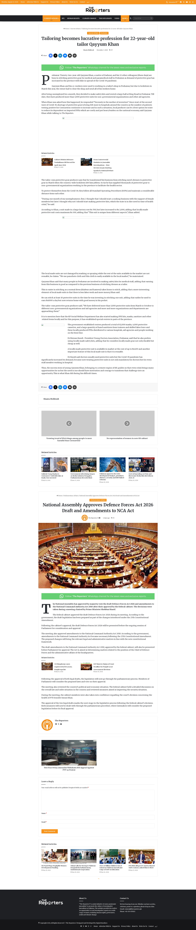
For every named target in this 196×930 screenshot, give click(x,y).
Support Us (44, 2)
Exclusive (104, 33)
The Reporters (71, 923)
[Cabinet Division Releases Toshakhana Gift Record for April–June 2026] (47, 162)
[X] (55, 56)
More (124, 18)
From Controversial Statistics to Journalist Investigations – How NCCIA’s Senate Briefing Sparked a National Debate (103, 165)
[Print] (75, 56)
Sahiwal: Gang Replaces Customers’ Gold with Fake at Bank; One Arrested (52, 476)
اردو (88, 2)
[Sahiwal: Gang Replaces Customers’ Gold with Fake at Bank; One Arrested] (54, 464)
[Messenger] (65, 56)
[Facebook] (51, 56)
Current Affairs (51, 18)
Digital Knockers (101, 923)
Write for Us (74, 2)
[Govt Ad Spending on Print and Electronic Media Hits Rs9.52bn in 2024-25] (142, 464)
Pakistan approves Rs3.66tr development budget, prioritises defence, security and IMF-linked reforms (112, 477)
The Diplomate (105, 18)
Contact (82, 2)
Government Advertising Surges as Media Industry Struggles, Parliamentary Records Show (83, 476)
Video (117, 18)
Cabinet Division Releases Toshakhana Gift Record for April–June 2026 (64, 162)
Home (23, 2)
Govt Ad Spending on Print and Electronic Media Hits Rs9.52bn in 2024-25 (141, 476)
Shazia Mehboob (88, 50)
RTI (63, 18)
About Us (65, 2)
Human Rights (73, 18)
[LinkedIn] (60, 56)
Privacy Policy (55, 2)
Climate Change (89, 18)
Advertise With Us (33, 2)
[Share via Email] (70, 56)
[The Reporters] (98, 9)
